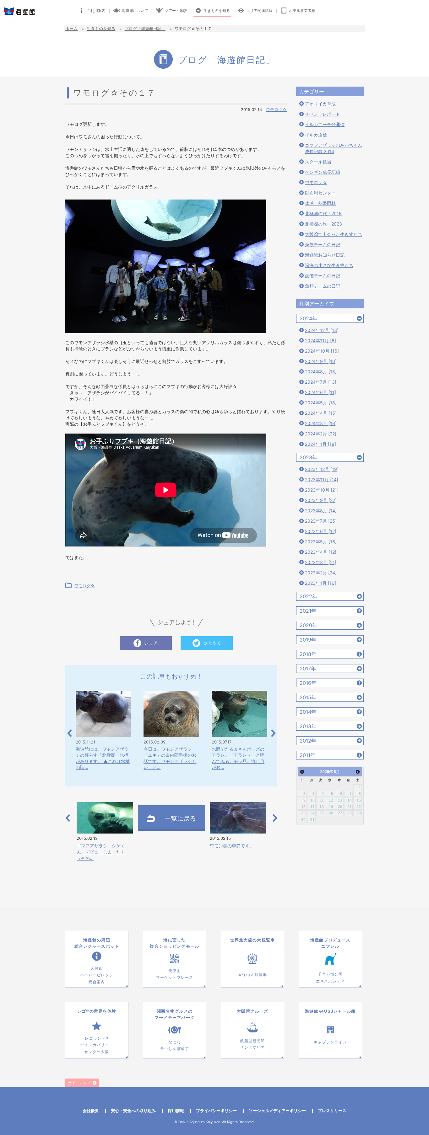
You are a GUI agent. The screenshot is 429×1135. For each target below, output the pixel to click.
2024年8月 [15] (321, 371)
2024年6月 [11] (320, 392)
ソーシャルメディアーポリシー (277, 1110)
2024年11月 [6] (320, 340)
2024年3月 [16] (321, 423)
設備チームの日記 (322, 275)
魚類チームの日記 (322, 286)
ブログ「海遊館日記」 (145, 28)
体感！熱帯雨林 (320, 203)
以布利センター (320, 192)
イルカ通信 (316, 134)
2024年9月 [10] (321, 361)
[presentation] (69, 733)
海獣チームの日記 (322, 244)
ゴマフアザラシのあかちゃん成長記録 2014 (333, 148)
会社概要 (91, 1110)
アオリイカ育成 (320, 103)
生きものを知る (101, 28)
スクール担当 (318, 161)
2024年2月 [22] (320, 433)
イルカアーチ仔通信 (325, 124)
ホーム (71, 28)
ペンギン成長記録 (322, 172)
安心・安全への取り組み (133, 1110)
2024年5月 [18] (321, 402)
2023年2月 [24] (321, 572)
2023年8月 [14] (321, 510)
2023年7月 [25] (321, 521)
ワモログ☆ (276, 109)
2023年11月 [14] (321, 479)
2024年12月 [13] (322, 330)
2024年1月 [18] (320, 444)
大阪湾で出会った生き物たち (333, 234)
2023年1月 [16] (320, 583)
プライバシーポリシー (216, 1110)
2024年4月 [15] (321, 413)
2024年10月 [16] (322, 351)
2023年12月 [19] (322, 469)
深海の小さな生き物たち (329, 265)
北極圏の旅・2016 (323, 213)
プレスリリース (332, 1110)
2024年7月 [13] (320, 382)
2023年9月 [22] (321, 500)
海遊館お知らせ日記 (325, 255)
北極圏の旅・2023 (323, 223)
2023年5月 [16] (321, 541)
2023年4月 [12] (320, 552)
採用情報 (176, 1110)
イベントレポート (322, 114)
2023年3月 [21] (320, 562)
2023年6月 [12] (320, 531)
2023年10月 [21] (322, 490)
